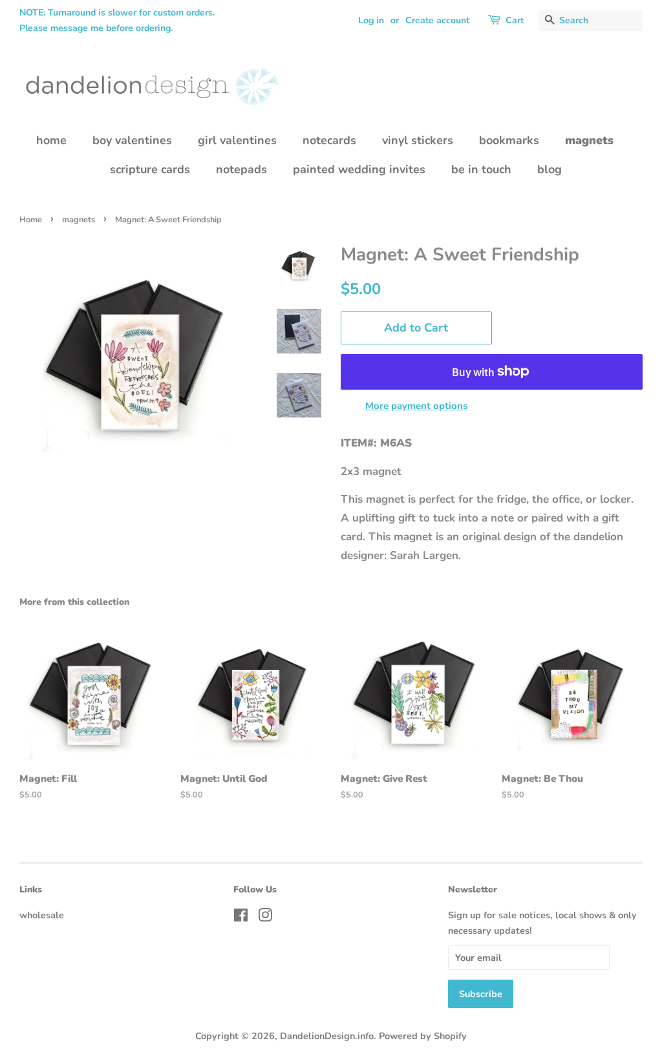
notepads (241, 169)
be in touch (481, 169)
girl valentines (237, 140)
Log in (371, 20)
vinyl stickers (417, 140)
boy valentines (132, 140)
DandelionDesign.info (327, 1035)
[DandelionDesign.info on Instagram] (265, 917)
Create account (437, 20)
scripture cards (150, 169)
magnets (589, 140)
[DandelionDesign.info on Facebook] (240, 917)
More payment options (416, 405)
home (51, 140)
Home (30, 220)
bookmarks (509, 140)
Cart (515, 20)
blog (549, 169)
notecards (329, 140)
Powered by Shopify (423, 1035)
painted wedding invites (359, 169)
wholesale (41, 915)
